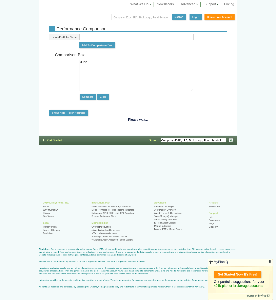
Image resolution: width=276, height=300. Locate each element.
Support (210, 4)
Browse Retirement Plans (104, 216)
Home (46, 206)
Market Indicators (162, 226)
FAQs (211, 223)
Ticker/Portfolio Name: (64, 37)
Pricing (229, 4)
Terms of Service (51, 230)
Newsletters (165, 4)
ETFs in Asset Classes (165, 223)
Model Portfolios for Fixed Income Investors (113, 210)
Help (211, 217)
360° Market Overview (165, 210)
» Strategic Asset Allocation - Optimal (109, 236)
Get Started (54, 140)
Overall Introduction (101, 227)
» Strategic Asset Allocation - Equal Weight (112, 240)
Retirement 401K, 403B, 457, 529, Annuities (113, 213)
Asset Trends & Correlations (168, 213)
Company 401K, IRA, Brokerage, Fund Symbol (141, 17)
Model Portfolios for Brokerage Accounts (111, 206)
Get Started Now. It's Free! (237, 274)
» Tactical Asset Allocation (104, 233)
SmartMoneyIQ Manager (166, 216)
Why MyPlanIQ (50, 210)
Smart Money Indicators (166, 219)
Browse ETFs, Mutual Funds (168, 229)
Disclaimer (48, 233)
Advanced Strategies (164, 206)
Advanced (188, 4)
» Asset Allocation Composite (106, 230)
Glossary (213, 227)
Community (214, 220)
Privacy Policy (50, 227)
